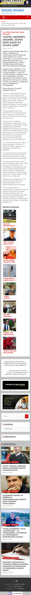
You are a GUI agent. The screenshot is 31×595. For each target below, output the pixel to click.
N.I (12, 48)
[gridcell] (15, 195)
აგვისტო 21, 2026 (7, 539)
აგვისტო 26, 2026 (7, 472)
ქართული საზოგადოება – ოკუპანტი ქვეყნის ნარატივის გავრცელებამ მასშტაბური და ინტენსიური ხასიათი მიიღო (15, 566)
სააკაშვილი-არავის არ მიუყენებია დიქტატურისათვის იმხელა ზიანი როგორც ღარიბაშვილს (14, 499)
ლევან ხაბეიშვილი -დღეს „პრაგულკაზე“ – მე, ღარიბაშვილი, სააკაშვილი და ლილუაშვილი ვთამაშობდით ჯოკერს (15, 533)
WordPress (21, 588)
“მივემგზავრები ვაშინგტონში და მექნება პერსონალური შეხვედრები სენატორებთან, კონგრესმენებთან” (15, 363)
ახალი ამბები (6, 32)
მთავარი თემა (15, 32)
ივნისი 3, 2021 (6, 48)
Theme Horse (18, 586)
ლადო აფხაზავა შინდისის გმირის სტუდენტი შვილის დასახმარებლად (14, 468)
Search (26, 416)
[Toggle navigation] (3, 17)
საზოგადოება (6, 34)
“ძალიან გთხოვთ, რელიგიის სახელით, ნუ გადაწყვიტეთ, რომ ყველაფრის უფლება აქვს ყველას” (16, 372)
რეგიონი (21, 32)
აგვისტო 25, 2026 (7, 505)
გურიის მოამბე (12, 10)
